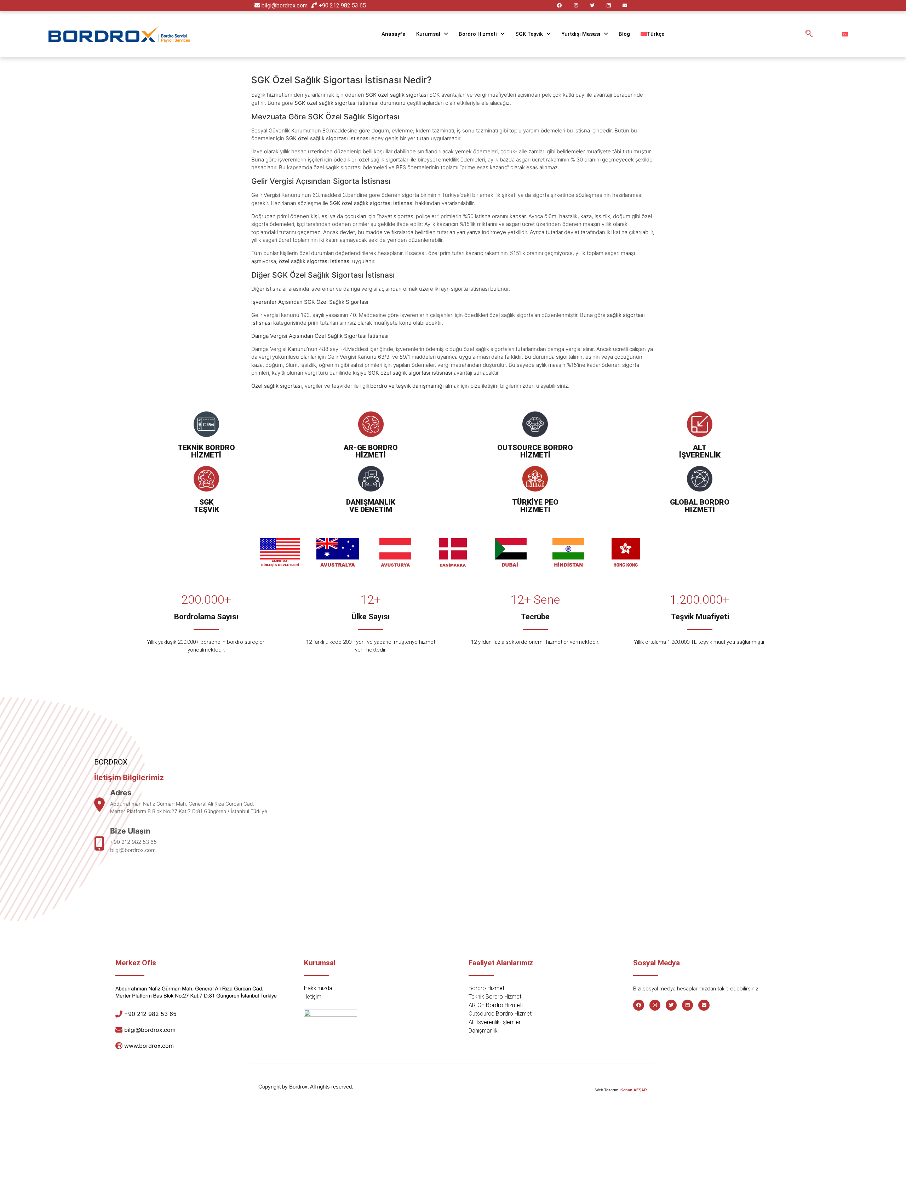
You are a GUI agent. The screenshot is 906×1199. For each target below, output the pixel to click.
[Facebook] (559, 5)
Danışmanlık (483, 1030)
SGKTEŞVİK (206, 506)
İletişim (312, 996)
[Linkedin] (608, 5)
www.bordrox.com (149, 1045)
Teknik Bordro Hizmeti (495, 996)
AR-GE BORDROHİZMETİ (371, 451)
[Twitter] (592, 5)
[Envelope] (624, 5)
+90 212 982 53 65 (341, 5)
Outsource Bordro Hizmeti (501, 1013)
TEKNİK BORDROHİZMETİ (206, 451)
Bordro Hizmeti (478, 34)
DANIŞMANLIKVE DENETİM (370, 506)
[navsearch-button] (809, 34)
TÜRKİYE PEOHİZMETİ (535, 506)
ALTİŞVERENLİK (700, 451)
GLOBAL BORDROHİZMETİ (699, 506)
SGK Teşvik (529, 34)
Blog (624, 34)
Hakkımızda (318, 988)
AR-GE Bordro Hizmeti (496, 1005)
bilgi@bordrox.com (285, 5)
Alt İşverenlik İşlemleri (495, 1022)
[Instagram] (575, 5)
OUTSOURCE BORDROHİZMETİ (535, 451)
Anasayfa (394, 34)
